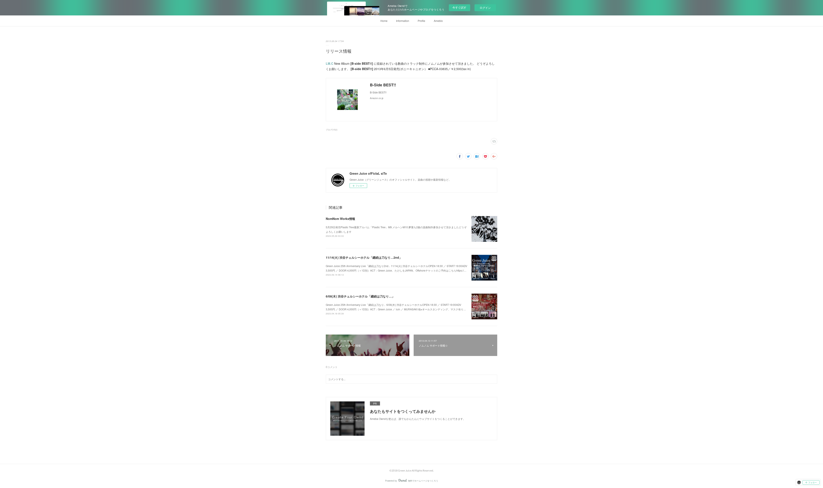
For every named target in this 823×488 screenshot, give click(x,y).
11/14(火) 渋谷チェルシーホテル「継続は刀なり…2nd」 (364, 257)
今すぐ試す (459, 7)
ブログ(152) (331, 129)
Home (383, 21)
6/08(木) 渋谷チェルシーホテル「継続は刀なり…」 (360, 296)
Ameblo (438, 21)
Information (402, 21)
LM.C (329, 63)
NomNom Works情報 (340, 218)
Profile (421, 21)
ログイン (485, 8)
